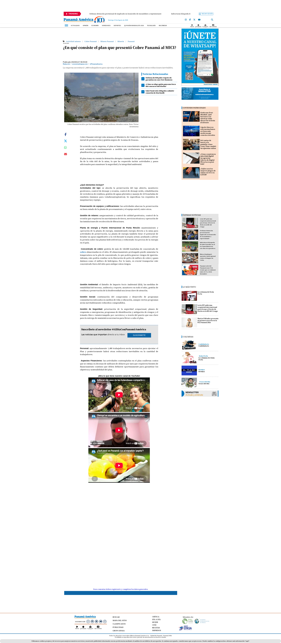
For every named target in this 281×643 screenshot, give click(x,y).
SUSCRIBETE (139, 335)
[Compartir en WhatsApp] (65, 148)
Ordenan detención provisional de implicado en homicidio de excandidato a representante (208, 234)
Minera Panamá (107, 41)
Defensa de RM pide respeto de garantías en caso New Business (159, 78)
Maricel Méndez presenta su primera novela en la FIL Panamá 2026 (207, 320)
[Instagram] (186, 20)
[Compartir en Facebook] (65, 134)
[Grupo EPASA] (185, 630)
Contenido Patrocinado (194, 108)
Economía (95, 25)
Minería (120, 41)
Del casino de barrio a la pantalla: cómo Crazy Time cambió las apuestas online (208, 144)
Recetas (156, 627)
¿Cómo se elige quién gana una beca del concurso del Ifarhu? (161, 85)
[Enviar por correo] (65, 154)
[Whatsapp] (88, 621)
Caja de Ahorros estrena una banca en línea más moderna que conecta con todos (207, 131)
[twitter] (194, 20)
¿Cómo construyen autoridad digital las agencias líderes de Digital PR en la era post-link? (208, 159)
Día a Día (156, 619)
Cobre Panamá (90, 41)
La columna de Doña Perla (205, 293)
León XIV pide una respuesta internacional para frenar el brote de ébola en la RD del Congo (208, 223)
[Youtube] (199, 20)
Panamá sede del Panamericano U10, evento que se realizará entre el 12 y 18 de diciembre (208, 270)
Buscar (116, 617)
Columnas (188, 336)
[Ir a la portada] (78, 20)
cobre (83, 252)
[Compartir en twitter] (65, 141)
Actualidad (75, 25)
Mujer (155, 622)
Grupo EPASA (119, 630)
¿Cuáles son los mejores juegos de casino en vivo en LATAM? (208, 172)
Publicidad (118, 627)
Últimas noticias (192, 215)
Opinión (85, 25)
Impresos (156, 630)
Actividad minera (73, 41)
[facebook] (190, 20)
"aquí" (247, 641)
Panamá (131, 41)
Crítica (155, 616)
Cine (154, 625)
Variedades (106, 25)
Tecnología (151, 25)
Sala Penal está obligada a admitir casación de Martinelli (160, 92)
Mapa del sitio (120, 620)
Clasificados (119, 624)
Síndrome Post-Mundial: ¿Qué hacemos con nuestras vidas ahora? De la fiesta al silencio (207, 117)
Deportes (117, 25)
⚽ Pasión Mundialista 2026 (134, 25)
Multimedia (163, 25)
